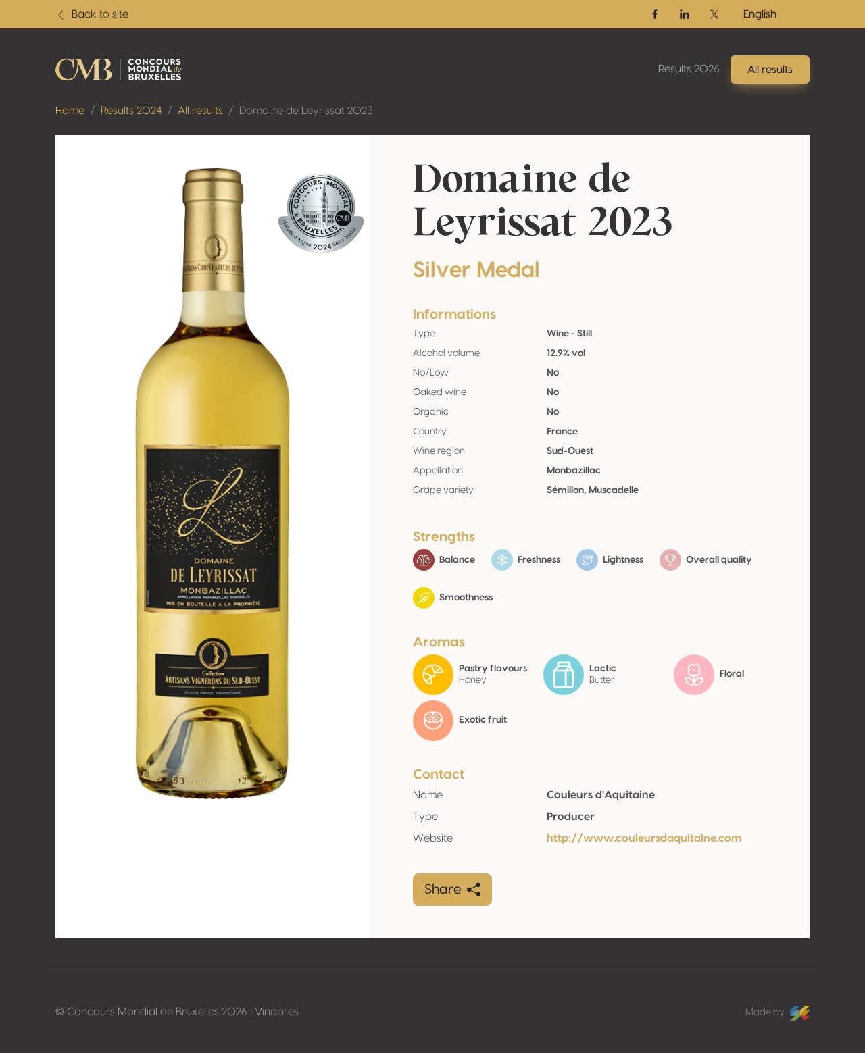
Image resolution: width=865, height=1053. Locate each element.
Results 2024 (131, 110)
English (759, 14)
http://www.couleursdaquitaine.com (644, 838)
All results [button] (770, 69)
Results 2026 (689, 68)
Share (443, 889)
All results (200, 110)
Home (69, 110)
